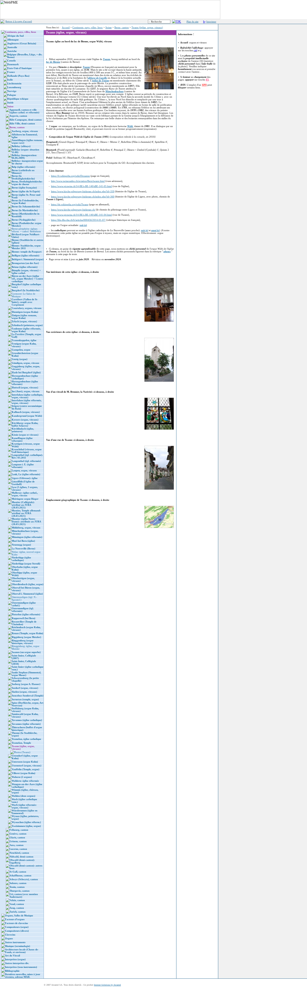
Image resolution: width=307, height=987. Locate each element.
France (11, 72)
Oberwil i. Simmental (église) (27, 593)
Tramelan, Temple (21, 742)
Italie (10, 79)
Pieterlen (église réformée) (26, 614)
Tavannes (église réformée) (26, 724)
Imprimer (211, 21)
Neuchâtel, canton (19, 852)
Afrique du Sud (15, 35)
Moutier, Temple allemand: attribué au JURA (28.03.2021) (26, 513)
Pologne (11, 95)
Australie (12, 47)
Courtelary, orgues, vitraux (27, 308)
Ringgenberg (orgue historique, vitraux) (22, 642)
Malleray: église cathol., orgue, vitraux (25, 494)
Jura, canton (16, 845)
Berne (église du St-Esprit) (26, 191)
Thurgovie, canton (19, 890)
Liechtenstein (14, 83)
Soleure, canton (17, 883)
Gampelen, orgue (21, 349)
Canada (11, 60)
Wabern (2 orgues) (22, 777)
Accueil (66, 27)
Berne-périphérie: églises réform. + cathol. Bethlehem (26, 230)
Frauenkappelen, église (24, 340)
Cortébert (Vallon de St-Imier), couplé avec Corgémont (25, 302)
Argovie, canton (18, 115)
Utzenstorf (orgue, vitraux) (26, 765)
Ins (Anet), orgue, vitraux (26, 391)
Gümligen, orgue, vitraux (25, 363)
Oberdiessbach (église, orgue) (27, 584)
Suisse (108, 27)
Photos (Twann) (22, 752)
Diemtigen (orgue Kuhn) (25, 312)
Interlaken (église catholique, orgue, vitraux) (27, 396)
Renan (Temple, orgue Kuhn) (27, 633)
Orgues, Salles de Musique (19, 915)
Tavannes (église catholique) (27, 720)
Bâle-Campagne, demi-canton (25, 119)
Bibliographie (12, 970)
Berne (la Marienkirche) (25, 210)
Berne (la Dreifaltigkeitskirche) (23, 177)
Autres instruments (15, 942)
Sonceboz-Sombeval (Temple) (27, 695)
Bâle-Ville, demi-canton (22, 123)
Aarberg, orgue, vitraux (25, 131)
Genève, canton (17, 833)
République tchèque (17, 98)
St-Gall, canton (17, 871)
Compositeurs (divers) (17, 930)
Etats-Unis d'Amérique (19, 68)
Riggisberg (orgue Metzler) (26, 637)
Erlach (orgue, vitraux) (24, 321)
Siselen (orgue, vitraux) (24, 691)
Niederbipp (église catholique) (21, 559)
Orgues (9, 938)
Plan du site (192, 21)
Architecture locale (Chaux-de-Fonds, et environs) (22, 950)
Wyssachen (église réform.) (26, 822)
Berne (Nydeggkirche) (24, 219)
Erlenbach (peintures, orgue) (27, 325)
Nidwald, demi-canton (21, 856)
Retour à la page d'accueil (18, 21)
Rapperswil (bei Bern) (23, 618)
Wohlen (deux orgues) (23, 796)
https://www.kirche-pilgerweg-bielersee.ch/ (73, 209)
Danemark (13, 64)
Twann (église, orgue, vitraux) (147, 27)
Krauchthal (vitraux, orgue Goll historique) (27, 450)
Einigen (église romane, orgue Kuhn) (24, 316)
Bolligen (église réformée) (25, 255)
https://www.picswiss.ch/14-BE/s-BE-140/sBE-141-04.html (81, 214)
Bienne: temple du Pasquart (27, 251)
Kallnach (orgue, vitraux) (26, 412)
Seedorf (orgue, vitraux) (25, 688)
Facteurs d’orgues (14, 919)
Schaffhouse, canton (20, 875)
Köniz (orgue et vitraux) (25, 434)
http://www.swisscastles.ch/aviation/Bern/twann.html (78, 181)
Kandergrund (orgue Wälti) (27, 415)
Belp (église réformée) (23, 167)
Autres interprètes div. (17, 963)
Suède (10, 102)
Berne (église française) (24, 187)
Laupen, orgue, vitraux (24, 470)
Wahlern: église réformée (25, 780)
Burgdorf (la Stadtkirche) (26, 290)
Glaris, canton (17, 837)
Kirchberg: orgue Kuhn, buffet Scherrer (25, 424)
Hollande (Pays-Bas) (18, 75)
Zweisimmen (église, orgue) (26, 826)
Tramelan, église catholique (26, 739)
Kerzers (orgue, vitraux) (25, 419)
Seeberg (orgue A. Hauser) (26, 684)
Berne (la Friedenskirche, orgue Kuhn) (25, 201)
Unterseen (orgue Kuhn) (25, 761)
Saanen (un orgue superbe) (26, 652)
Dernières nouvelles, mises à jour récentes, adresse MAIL (22, 975)
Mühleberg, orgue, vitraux (26, 527)
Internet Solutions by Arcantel (107, 985)
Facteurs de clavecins (16, 923)
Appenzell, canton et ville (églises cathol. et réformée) (24, 111)
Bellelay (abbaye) (21, 146)
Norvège (11, 91)
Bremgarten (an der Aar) (25, 263)
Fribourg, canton (18, 829)
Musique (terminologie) (17, 946)
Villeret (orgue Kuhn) (23, 773)
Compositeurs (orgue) (17, 927)
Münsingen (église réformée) (27, 537)
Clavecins (10, 934)
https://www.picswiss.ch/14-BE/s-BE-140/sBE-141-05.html (81, 186)
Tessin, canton (16, 887)
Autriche (12, 51)
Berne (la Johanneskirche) (26, 206)
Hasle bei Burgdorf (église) (26, 372)
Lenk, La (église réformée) (26, 474)
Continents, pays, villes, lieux (87, 27)
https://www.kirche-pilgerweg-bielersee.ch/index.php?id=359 (82, 191)
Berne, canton (121, 27)
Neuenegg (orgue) (21, 544)
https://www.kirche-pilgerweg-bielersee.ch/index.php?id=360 (82, 196)
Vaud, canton (16, 904)
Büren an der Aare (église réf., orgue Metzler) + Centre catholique (27, 279)
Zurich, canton (17, 911)
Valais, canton (17, 900)
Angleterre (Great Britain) (21, 43)
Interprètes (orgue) (15, 959)
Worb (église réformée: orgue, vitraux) (24, 806)
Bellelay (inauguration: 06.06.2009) (24, 156)
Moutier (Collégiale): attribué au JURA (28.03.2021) (23, 505)
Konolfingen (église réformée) (22, 439)
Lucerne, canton (18, 849)
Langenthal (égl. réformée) (26, 461)
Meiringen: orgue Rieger (25, 498)
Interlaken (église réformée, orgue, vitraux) (27, 401)
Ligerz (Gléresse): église (25, 478)
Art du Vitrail (12, 955)
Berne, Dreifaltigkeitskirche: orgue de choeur (27, 183)
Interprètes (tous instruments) (21, 967)
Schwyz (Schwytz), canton (23, 879)
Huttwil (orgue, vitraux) (25, 387)
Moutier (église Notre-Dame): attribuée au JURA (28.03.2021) (26, 521)
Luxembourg (14, 87)
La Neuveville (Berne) (23, 548)
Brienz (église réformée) (25, 267)
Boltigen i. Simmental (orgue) (28, 259)
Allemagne (13, 39)
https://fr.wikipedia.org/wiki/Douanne (70, 176)
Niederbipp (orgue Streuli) (26, 563)
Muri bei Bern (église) (23, 540)
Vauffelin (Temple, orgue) (25, 769)
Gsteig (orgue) (19, 359)
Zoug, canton (16, 907)
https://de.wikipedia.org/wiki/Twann (69, 204)
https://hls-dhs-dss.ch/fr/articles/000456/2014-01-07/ (78, 220)
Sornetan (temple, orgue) (25, 699)
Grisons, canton (18, 841)
